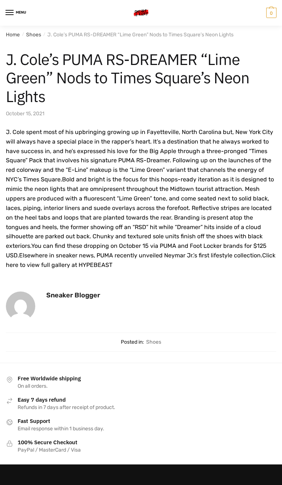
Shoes (33, 35)
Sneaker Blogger (73, 295)
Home (13, 35)
